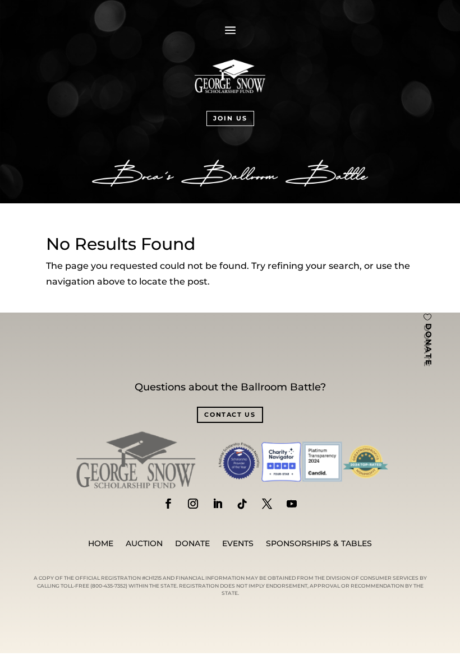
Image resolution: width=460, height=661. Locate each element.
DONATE (429, 344)
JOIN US (230, 118)
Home (100, 543)
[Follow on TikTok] (242, 504)
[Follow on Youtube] (292, 504)
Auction (144, 543)
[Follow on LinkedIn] (218, 504)
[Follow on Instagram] (193, 504)
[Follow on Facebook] (168, 504)
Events (238, 543)
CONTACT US (230, 414)
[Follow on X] (267, 504)
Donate (192, 543)
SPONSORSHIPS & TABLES (319, 543)
